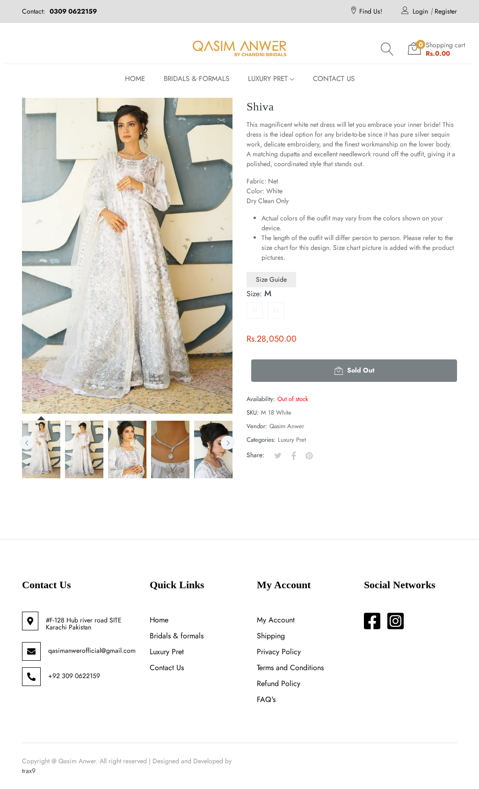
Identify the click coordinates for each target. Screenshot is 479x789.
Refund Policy (278, 683)
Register (446, 11)
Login (420, 11)
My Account (276, 619)
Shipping (271, 635)
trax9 (29, 770)
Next (228, 443)
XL (276, 310)
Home (159, 619)
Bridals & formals (176, 635)
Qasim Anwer (286, 426)
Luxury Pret (292, 439)
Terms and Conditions (290, 667)
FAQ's (266, 699)
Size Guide (271, 279)
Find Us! (370, 11)
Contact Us (167, 667)
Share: (255, 455)
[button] (387, 49)
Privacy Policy (279, 651)
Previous (27, 443)
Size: (259, 293)
